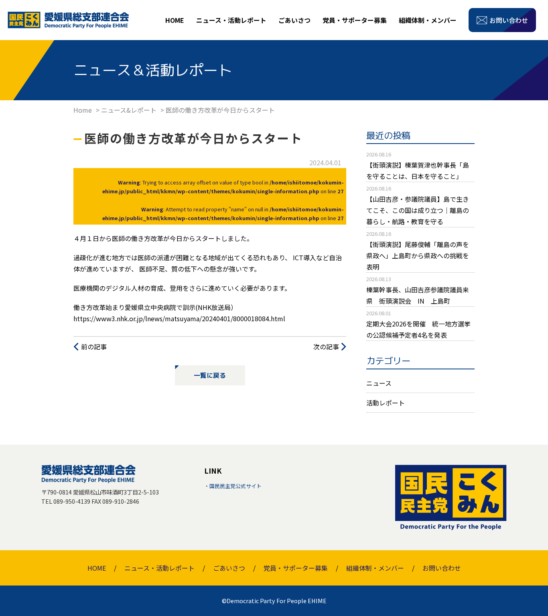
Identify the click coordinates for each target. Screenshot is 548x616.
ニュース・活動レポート (231, 20)
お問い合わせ (441, 568)
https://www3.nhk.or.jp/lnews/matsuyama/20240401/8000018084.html (179, 318)
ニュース (379, 383)
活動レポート (385, 402)
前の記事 (94, 346)
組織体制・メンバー (428, 20)
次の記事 (326, 346)
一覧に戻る (210, 375)
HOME (174, 20)
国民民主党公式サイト (235, 486)
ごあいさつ (294, 20)
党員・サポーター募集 (355, 20)
